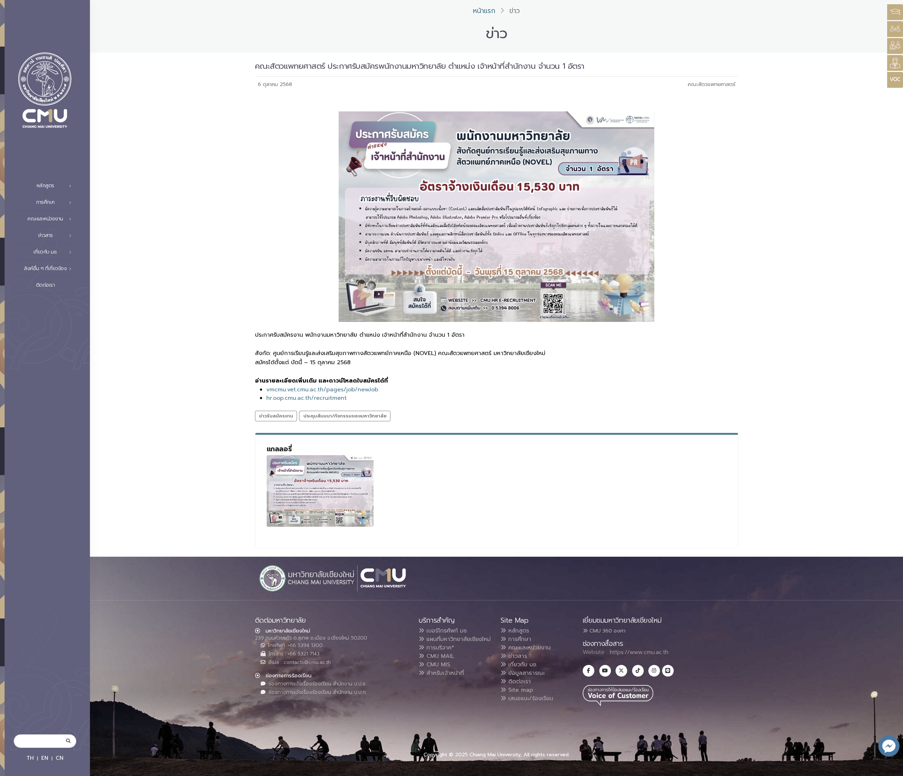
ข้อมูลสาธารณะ (525, 673)
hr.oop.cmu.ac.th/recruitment (306, 398)
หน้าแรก (484, 11)
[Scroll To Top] (890, 768)
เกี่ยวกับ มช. (521, 664)
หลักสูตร (517, 631)
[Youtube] (605, 671)
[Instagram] (654, 671)
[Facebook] (588, 671)
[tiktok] (638, 671)
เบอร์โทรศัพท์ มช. (446, 631)
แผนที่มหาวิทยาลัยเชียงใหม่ (457, 639)
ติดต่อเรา (45, 285)
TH (30, 758)
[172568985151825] (320, 491)
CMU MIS (437, 664)
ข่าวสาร (516, 656)
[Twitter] (621, 671)
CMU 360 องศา (606, 631)
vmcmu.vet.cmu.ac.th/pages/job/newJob (322, 389)
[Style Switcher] (895, 29)
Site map (519, 690)
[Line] (668, 671)
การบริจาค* (439, 647)
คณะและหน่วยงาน (528, 647)
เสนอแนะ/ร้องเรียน (529, 698)
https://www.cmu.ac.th (639, 652)
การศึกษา (518, 639)
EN (44, 758)
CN (59, 758)
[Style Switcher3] (895, 12)
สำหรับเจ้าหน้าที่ (444, 673)
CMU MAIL (439, 656)
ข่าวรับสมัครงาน (276, 416)
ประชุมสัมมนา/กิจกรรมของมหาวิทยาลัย (345, 416)
